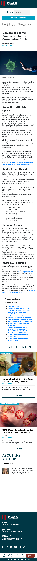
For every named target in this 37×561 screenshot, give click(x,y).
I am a (10, 12)
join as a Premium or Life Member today (18, 291)
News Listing (13, 24)
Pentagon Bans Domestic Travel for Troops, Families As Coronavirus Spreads (17, 163)
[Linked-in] (11, 547)
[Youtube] (15, 547)
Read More (19, 395)
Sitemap (13, 557)
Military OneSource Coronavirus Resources (18, 324)
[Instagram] (19, 547)
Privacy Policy (22, 557)
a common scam (15, 178)
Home (4, 24)
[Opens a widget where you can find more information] (30, 556)
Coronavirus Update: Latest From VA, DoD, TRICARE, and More (17, 380)
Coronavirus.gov (13, 306)
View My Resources (18, 18)
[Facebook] (3, 547)
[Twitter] (7, 547)
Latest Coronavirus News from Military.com (18, 335)
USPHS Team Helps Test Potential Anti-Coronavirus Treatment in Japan (17, 432)
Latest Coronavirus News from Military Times (18, 339)
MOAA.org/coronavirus (25, 272)
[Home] (9, 3)
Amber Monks (7, 463)
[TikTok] (23, 547)
